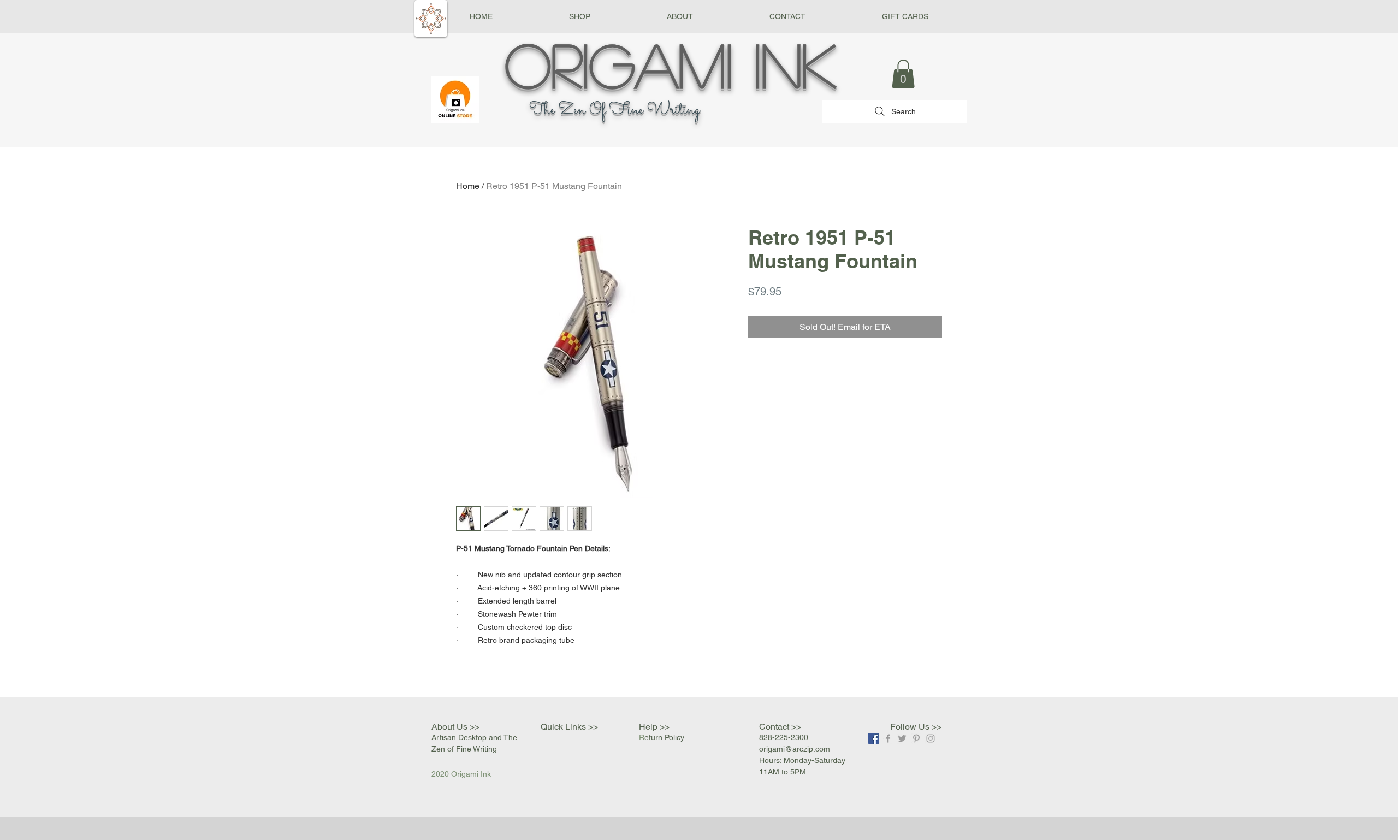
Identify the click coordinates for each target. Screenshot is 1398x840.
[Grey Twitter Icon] (902, 738)
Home (467, 186)
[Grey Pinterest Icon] (916, 738)
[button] (580, 16)
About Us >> (455, 726)
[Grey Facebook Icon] (887, 738)
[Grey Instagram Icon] (930, 738)
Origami (619, 63)
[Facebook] (873, 738)
